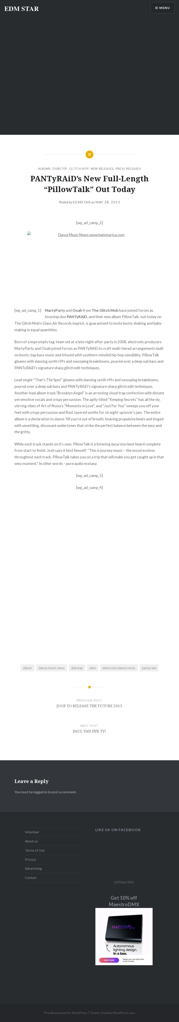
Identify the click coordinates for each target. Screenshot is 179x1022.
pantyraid (149, 668)
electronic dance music (118, 668)
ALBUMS (44, 168)
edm (93, 668)
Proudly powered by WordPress (65, 1013)
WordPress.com (123, 1013)
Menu (164, 8)
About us (31, 841)
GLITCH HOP (79, 168)
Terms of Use (35, 850)
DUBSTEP (60, 168)
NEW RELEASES (102, 168)
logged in (40, 792)
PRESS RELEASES (128, 168)
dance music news (52, 668)
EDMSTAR (82, 202)
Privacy (30, 859)
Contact (31, 878)
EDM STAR (21, 8)
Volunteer (32, 832)
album (27, 668)
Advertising (33, 868)
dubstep (77, 668)
